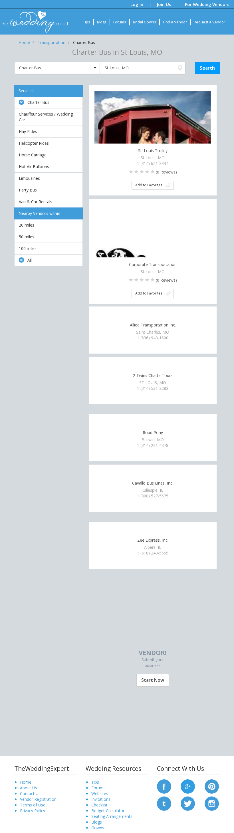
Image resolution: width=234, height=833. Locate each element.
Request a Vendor (209, 22)
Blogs (101, 22)
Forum (97, 787)
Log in (136, 4)
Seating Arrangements (111, 816)
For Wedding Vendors (207, 4)
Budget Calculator (107, 810)
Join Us (164, 4)
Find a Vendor (175, 22)
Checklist (99, 805)
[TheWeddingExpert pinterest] (212, 785)
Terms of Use (32, 805)
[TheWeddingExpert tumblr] (164, 803)
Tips (86, 22)
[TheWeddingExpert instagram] (212, 803)
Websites (99, 793)
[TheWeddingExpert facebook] (164, 785)
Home (25, 782)
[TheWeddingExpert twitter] (188, 803)
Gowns (97, 827)
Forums (119, 22)
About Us (28, 787)
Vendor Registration (38, 799)
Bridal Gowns (144, 22)
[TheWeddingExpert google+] (188, 785)
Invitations (100, 799)
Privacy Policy (32, 810)
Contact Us (30, 793)
